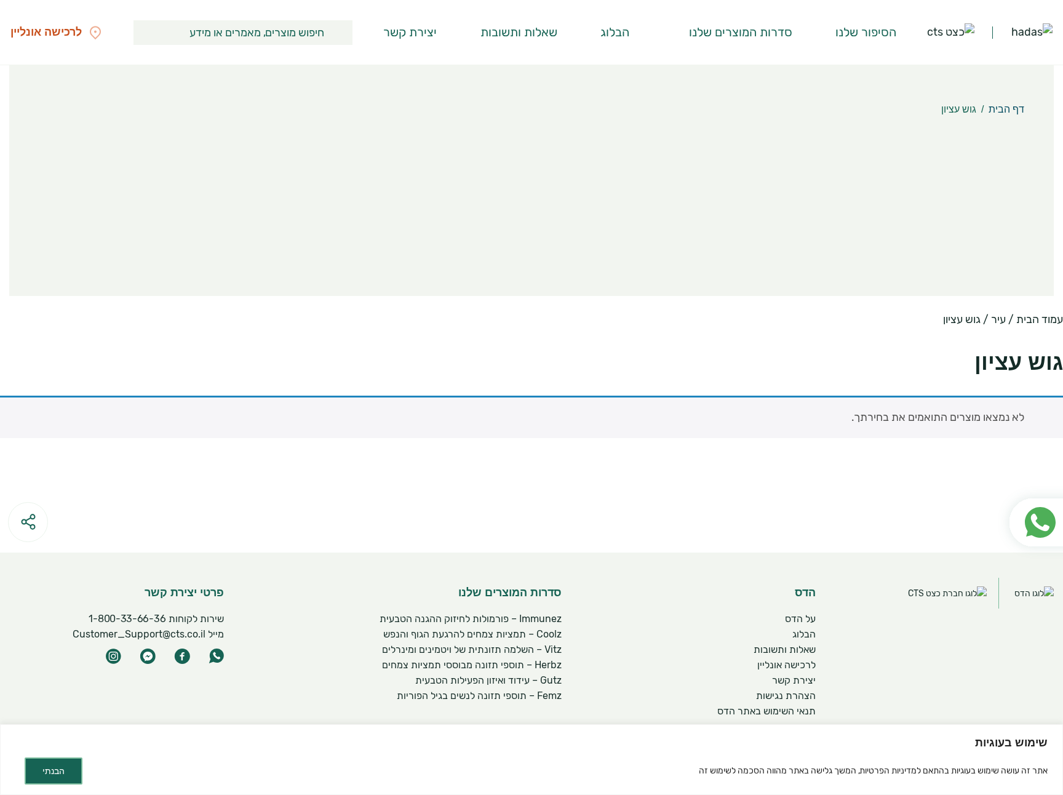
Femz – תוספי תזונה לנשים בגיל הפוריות (479, 695)
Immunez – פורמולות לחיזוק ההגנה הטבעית (471, 619)
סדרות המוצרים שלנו (740, 32)
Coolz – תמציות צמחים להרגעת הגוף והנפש (472, 634)
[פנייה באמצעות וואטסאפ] (1030, 493)
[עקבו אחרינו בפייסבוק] (182, 656)
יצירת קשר (410, 32)
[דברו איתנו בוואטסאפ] (216, 656)
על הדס (800, 619)
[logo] (1032, 32)
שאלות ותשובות (518, 32)
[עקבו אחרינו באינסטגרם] (113, 656)
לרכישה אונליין (786, 665)
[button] (340, 32)
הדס (805, 592)
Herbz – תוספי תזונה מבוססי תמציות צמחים (472, 665)
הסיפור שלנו (865, 32)
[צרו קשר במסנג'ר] (148, 656)
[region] (531, 759)
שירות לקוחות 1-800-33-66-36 (156, 619)
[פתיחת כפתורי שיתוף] (28, 522)
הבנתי (53, 771)
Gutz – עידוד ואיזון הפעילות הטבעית (488, 680)
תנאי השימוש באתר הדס (766, 711)
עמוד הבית (1039, 319)
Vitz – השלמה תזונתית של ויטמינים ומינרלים (472, 649)
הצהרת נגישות (786, 695)
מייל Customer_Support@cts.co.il (148, 634)
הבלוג (614, 32)
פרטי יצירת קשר (184, 592)
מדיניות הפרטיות (888, 770)
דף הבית (1006, 109)
